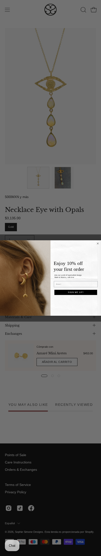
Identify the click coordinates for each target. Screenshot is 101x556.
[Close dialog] (98, 243)
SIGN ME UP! (75, 292)
